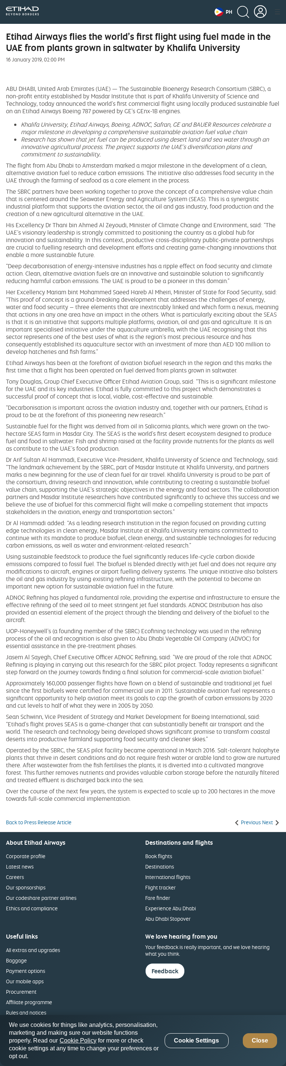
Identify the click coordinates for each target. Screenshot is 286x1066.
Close (260, 1040)
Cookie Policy (78, 1040)
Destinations (159, 866)
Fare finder (157, 897)
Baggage (16, 960)
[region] (143, 1040)
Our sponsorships (25, 887)
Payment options (25, 970)
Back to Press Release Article (39, 822)
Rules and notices (26, 1012)
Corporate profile (25, 856)
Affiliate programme (29, 1002)
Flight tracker (160, 887)
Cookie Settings (196, 1040)
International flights (167, 877)
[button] (223, 11)
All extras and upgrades (33, 950)
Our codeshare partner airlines (41, 897)
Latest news (20, 866)
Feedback (165, 971)
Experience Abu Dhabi (170, 908)
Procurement (21, 991)
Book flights (158, 856)
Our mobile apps (25, 981)
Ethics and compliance (32, 908)
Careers (15, 877)
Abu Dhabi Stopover (168, 918)
